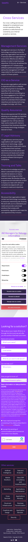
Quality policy (18, 531)
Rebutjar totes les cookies (14, 301)
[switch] (24, 270)
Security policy (7, 533)
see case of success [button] (14, 307)
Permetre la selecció (14, 296)
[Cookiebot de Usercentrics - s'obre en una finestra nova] (19, 239)
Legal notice (10, 529)
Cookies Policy (17, 529)
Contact (14, 533)
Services (23, 2)
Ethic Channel (21, 533)
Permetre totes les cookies (14, 291)
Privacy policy (10, 531)
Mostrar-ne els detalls (17, 286)
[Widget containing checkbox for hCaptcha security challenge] (13, 439)
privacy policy (8, 425)
